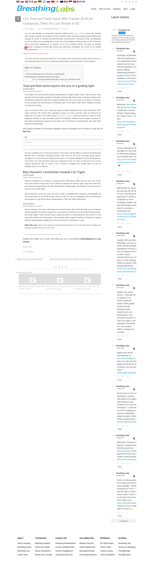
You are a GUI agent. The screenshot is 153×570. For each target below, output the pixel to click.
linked (136, 1)
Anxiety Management (64, 551)
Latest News (22, 554)
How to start (104, 9)
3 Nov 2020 (119, 287)
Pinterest (66, 267)
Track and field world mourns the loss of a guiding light (45, 74)
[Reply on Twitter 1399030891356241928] (118, 223)
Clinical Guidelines (107, 554)
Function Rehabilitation (64, 547)
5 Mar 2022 (119, 143)
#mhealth (121, 127)
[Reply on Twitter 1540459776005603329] (118, 131)
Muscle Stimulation (43, 551)
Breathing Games (24, 547)
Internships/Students (88, 554)
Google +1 (62, 267)
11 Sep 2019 (120, 388)
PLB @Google (124, 551)
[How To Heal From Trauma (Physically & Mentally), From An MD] (87, 280)
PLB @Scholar (124, 554)
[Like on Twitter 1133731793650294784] (127, 512)
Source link (27, 247)
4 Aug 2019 (119, 438)
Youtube (133, 1)
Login (132, 9)
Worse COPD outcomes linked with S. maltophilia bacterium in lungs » (71, 259)
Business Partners (87, 543)
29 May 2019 (120, 475)
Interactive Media (42, 547)
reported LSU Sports (65, 115)
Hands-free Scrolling (43, 554)
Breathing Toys (23, 551)
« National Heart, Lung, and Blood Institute (29, 259)
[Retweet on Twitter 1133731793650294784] (123, 512)
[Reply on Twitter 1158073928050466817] (118, 463)
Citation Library (106, 551)
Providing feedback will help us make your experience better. (59, 79)
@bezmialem (125, 75)
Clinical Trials (105, 547)
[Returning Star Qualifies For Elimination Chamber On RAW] (32, 280)
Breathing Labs (122, 48)
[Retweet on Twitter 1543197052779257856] (123, 88)
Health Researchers (87, 547)
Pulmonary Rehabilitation (65, 543)
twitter (126, 1)
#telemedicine (123, 124)
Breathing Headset (42, 543)
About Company (23, 543)
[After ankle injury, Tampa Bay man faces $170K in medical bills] (59, 280)
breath (28, 252)
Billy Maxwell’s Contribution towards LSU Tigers (43, 76)
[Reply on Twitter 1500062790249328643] (118, 171)
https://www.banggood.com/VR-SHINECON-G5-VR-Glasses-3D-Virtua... (130, 217)
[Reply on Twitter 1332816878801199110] (118, 275)
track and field (79, 33)
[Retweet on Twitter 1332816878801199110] (123, 275)
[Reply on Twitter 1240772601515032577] (118, 376)
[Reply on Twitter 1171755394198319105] (118, 426)
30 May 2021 (120, 183)
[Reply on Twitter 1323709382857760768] (118, 336)
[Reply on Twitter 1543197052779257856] (118, 88)
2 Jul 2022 (119, 51)
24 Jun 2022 (120, 100)
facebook (56, 267)
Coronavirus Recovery (64, 554)
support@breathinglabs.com (129, 372)
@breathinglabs (133, 104)
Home (93, 9)
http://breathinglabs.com (127, 358)
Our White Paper (107, 543)
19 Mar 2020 (120, 348)
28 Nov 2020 (120, 235)
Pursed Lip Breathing (127, 547)
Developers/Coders (87, 551)
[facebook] (122, 1)
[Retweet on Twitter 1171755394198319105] (123, 426)
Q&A (125, 9)
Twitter (59, 267)
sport (32, 252)
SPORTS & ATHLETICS (51, 29)
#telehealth (134, 124)
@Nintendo (125, 107)
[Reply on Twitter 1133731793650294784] (118, 512)
